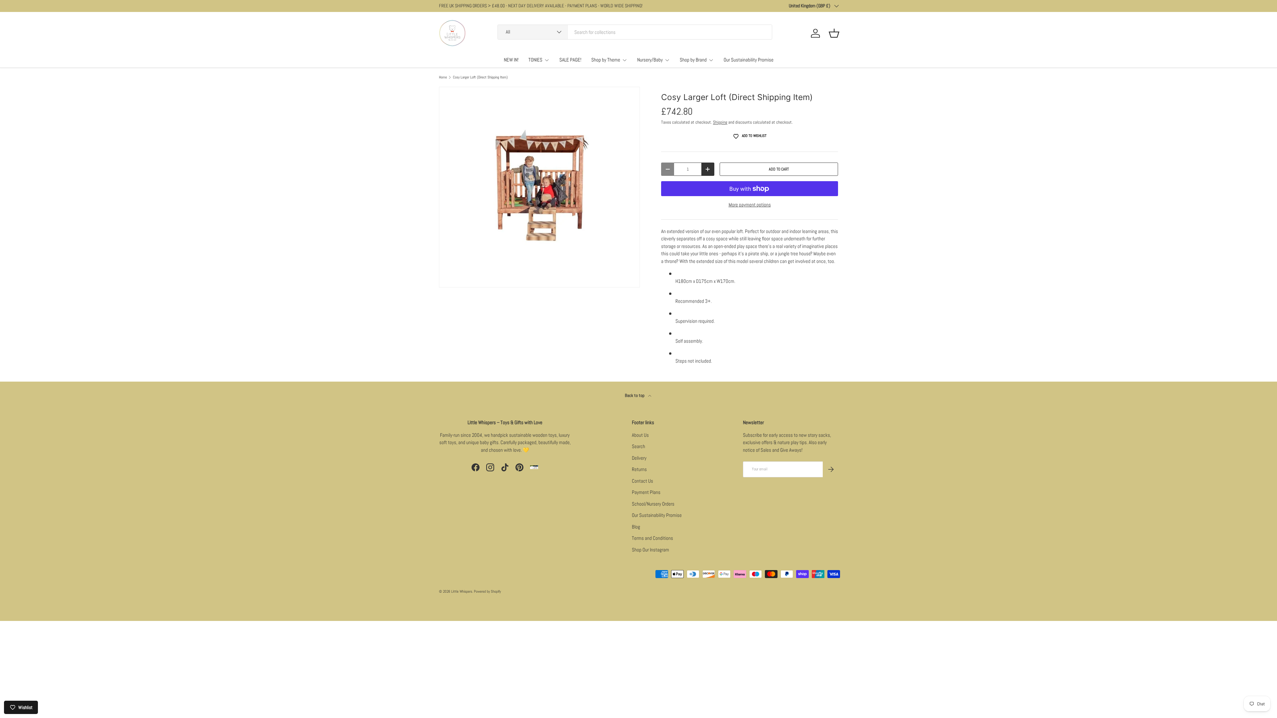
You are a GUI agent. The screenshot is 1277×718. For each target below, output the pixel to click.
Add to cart (779, 169)
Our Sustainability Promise (749, 60)
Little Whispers (461, 591)
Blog (636, 527)
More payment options (750, 204)
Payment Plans (646, 492)
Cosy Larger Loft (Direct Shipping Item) (480, 77)
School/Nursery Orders (653, 504)
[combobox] (635, 32)
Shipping (720, 122)
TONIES (535, 60)
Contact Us (642, 481)
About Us (640, 435)
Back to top (635, 395)
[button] (834, 33)
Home (443, 77)
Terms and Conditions (652, 538)
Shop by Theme (605, 60)
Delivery (639, 458)
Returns (639, 469)
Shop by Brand (693, 60)
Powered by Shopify (487, 591)
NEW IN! (511, 60)
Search (638, 446)
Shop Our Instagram (650, 549)
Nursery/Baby (650, 60)
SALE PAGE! (570, 60)
